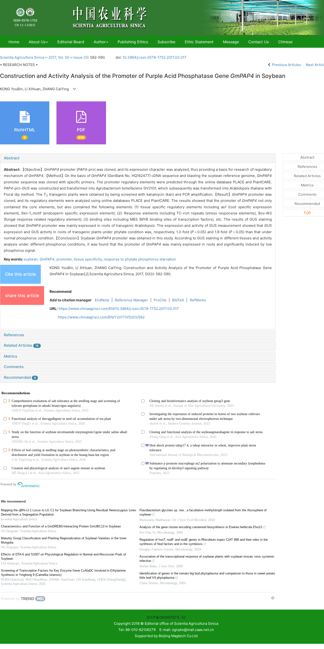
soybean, (31, 259)
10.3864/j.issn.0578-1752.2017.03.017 (154, 57)
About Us (37, 41)
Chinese (285, 41)
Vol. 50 (63, 57)
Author (100, 41)
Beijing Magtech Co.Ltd (178, 636)
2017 (52, 57)
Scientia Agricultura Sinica (22, 57)
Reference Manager (131, 300)
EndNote (102, 300)
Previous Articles (286, 64)
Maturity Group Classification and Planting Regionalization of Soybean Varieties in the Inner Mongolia (63, 540)
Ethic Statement (199, 41)
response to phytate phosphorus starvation (140, 259)
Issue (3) (81, 57)
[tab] (137, 158)
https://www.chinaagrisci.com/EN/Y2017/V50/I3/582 (101, 317)
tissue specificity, (89, 259)
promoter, (65, 259)
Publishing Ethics (133, 41)
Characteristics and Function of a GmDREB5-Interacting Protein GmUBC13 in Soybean (61, 526)
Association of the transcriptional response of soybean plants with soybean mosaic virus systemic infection (206, 559)
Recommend (61, 291)
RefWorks (198, 300)
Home (14, 41)
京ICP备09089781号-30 (166, 617)
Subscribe (166, 41)
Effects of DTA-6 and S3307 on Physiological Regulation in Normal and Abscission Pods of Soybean (63, 556)
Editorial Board (70, 41)
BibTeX (178, 300)
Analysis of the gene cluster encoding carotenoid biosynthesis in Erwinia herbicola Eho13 (200, 527)
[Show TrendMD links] (273, 598)
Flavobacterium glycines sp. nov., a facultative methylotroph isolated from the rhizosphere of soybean (203, 512)
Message (231, 41)
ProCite (160, 300)
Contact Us (258, 41)
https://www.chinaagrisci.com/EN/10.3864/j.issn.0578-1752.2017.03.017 (119, 308)
